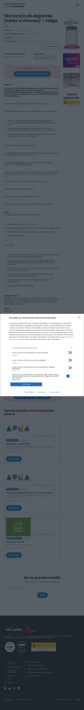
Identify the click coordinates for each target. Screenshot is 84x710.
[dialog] (42, 355)
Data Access (42, 392)
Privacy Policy (54, 392)
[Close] (80, 318)
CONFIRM (26, 384)
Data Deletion (29, 392)
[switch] (69, 352)
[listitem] (42, 348)
